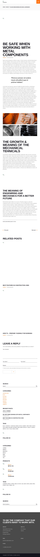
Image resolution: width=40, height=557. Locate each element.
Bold (4, 425)
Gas (22, 483)
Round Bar (10, 471)
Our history (23, 529)
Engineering (5, 532)
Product (25, 427)
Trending (5, 402)
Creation (13, 425)
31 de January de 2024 (6, 412)
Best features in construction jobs (16, 285)
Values (22, 530)
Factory (19, 483)
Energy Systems (6, 534)
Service (4, 428)
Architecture (6, 393)
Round (4, 485)
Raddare (11, 555)
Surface (4, 401)
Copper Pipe (11, 476)
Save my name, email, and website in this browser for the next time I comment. (17, 368)
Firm (28, 425)
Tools (10, 428)
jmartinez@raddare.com (8, 540)
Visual (13, 428)
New (19, 427)
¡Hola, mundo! (7, 411)
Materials (15, 427)
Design (17, 425)
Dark (16, 483)
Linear (6, 427)
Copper (12, 483)
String (10, 485)
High (4, 427)
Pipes (34, 483)
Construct (8, 425)
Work (17, 428)
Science (33, 427)
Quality (11, 221)
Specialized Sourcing (7, 529)
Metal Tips (10, 466)
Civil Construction (7, 530)
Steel (7, 485)
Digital (4, 221)
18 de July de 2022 (10, 287)
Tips (13, 485)
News (21, 427)
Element (24, 425)
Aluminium (5, 483)
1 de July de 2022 (10, 335)
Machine (8, 221)
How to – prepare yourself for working (17, 333)
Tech (15, 221)
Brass (9, 483)
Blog (4, 394)
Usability (4, 57)
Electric (4, 396)
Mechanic (5, 399)
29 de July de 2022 (10, 57)
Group (33, 425)
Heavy (25, 483)
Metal (28, 483)
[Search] (36, 504)
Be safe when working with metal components (16, 414)
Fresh (30, 425)
